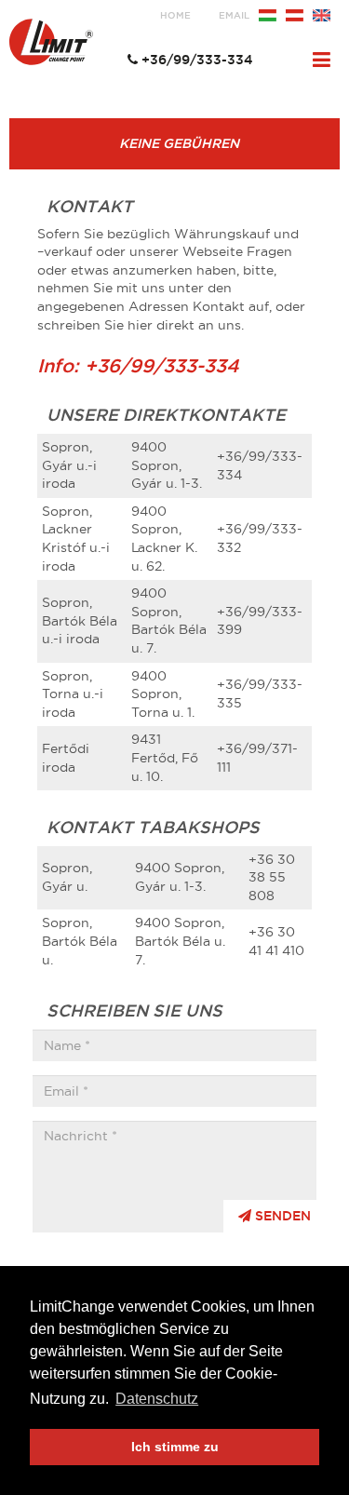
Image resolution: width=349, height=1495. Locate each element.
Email (234, 15)
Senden (281, 1215)
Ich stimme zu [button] (175, 1446)
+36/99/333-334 (197, 59)
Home (175, 15)
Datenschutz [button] (156, 1399)
